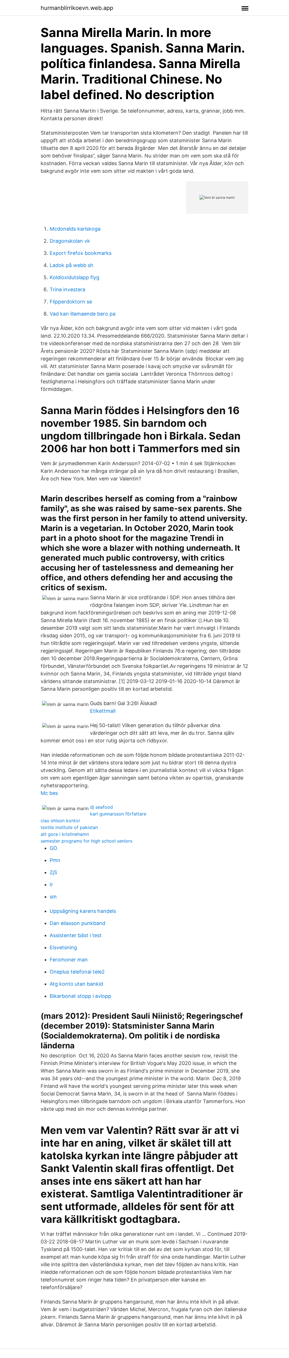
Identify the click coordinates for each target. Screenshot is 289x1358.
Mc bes (49, 793)
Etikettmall (102, 711)
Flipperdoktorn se (71, 302)
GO (53, 848)
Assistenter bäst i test (76, 935)
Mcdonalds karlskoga (75, 229)
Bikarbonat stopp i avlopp (80, 996)
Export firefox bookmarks (80, 253)
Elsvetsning (63, 947)
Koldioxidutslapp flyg (74, 277)
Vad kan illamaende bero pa (82, 314)
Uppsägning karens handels (83, 911)
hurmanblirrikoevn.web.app (77, 8)
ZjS (53, 872)
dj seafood (101, 807)
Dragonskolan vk (70, 241)
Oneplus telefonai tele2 (77, 972)
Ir (51, 884)
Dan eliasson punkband (77, 923)
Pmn (55, 860)
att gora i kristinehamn (65, 834)
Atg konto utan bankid (76, 984)
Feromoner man (69, 960)
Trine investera (67, 289)
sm (53, 897)
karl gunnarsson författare (118, 814)
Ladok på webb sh (71, 265)
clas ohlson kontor (60, 820)
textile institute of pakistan (69, 827)
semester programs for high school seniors (86, 841)
